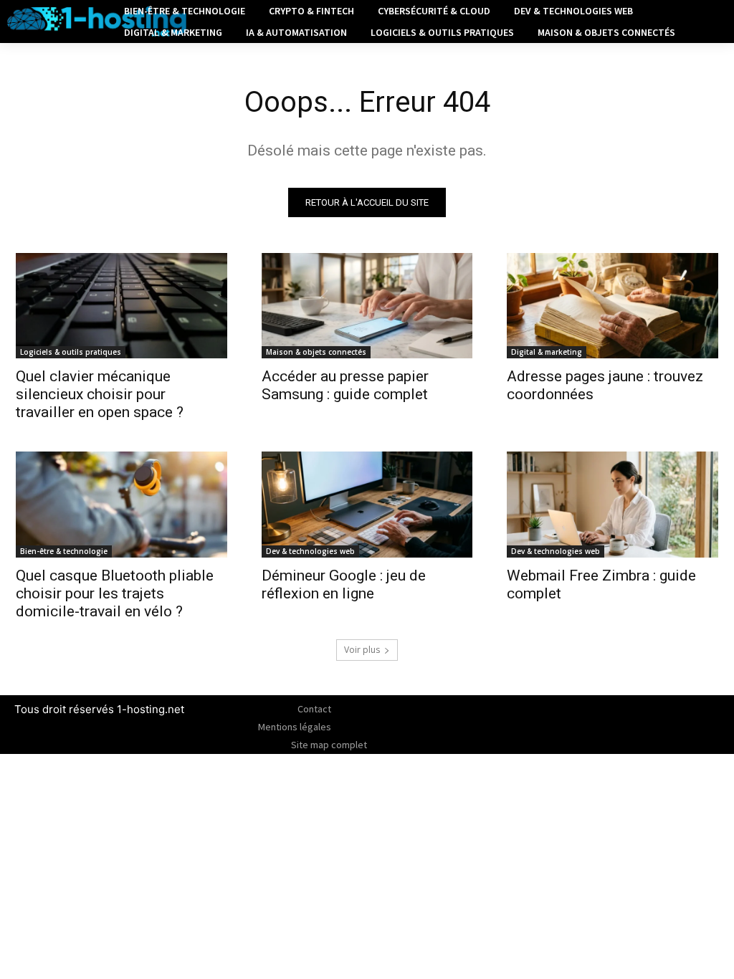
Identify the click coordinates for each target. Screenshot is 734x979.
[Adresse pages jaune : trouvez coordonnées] (612, 305)
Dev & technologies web (310, 551)
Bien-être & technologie (64, 551)
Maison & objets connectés (316, 352)
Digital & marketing (546, 352)
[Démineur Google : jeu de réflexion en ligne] (367, 504)
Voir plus (362, 650)
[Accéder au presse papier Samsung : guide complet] (367, 305)
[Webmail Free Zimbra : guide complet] (612, 504)
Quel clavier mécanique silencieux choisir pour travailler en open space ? (100, 394)
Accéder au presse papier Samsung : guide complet (345, 385)
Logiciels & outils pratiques (70, 352)
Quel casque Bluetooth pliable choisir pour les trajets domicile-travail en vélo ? (115, 593)
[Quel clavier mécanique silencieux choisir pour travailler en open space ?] (121, 305)
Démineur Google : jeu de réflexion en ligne (344, 584)
